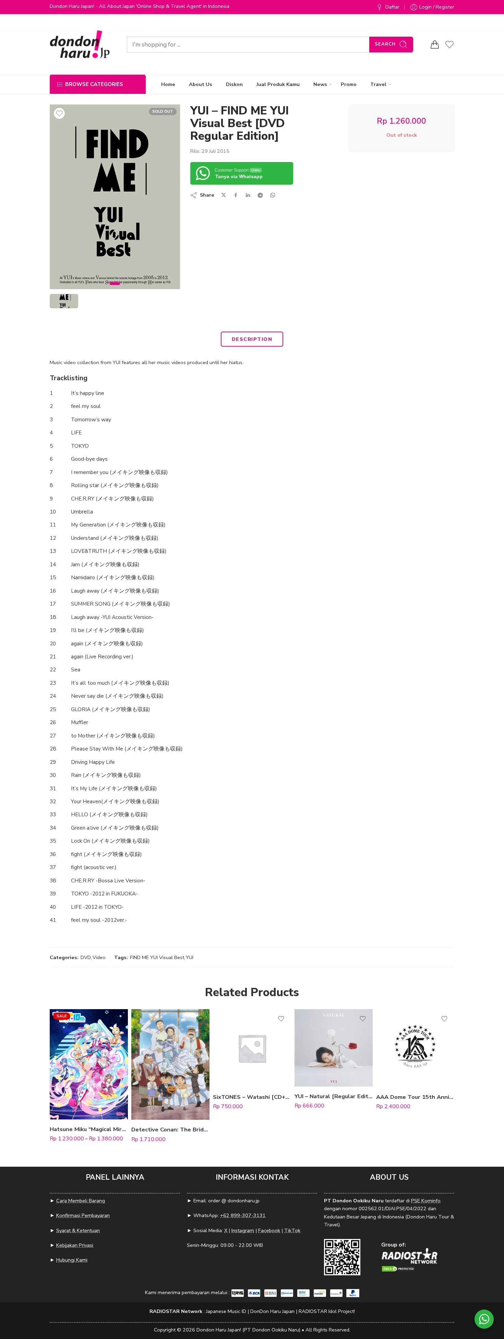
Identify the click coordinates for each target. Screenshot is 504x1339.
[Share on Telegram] (260, 195)
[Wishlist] (59, 113)
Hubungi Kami (71, 1259)
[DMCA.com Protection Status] (398, 1268)
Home (168, 84)
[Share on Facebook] (235, 195)
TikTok (292, 1230)
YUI (189, 957)
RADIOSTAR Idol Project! (327, 1311)
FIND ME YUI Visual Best (157, 957)
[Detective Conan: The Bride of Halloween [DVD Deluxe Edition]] (170, 1064)
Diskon (234, 84)
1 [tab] (115, 289)
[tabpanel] (115, 198)
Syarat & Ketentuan (78, 1230)
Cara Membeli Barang (80, 1200)
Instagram (242, 1230)
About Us (200, 84)
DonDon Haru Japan (272, 1311)
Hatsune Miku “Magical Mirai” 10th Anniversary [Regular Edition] (89, 1129)
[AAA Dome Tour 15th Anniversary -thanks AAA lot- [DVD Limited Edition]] (415, 1048)
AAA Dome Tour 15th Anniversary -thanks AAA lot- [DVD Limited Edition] (415, 1097)
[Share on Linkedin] (248, 195)
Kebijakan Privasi (74, 1245)
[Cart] (435, 44)
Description (252, 339)
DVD (86, 957)
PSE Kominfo (426, 1200)
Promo (349, 84)
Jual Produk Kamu (278, 84)
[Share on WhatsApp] (273, 195)
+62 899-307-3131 (243, 1215)
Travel (378, 84)
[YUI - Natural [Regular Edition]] (334, 1048)
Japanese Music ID (226, 1311)
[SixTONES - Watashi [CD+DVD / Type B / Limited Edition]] (252, 1048)
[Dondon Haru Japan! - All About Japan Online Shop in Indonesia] (80, 44)
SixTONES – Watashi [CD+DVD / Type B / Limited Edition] (252, 1097)
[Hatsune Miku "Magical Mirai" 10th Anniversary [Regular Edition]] (89, 1064)
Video (99, 957)
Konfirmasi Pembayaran (83, 1215)
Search (385, 44)
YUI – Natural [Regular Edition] (334, 1096)
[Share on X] (223, 195)
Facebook (269, 1230)
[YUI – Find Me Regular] (115, 196)
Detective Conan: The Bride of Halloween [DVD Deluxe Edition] (170, 1129)
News (320, 84)
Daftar (392, 6)
